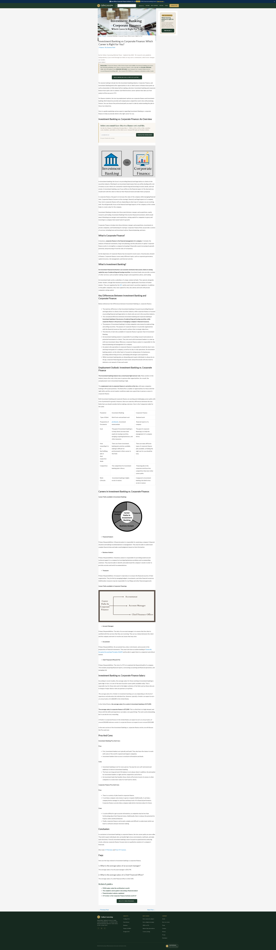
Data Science (126, 922)
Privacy (164, 931)
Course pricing (146, 931)
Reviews (148, 5)
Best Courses (154, 5)
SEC (121, 285)
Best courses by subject (148, 919)
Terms (163, 934)
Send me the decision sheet (145, 134)
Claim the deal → (161, 1)
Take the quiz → (168, 30)
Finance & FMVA (127, 928)
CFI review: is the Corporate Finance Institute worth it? (119, 896)
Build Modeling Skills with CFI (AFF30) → (127, 77)
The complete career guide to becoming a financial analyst (120, 890)
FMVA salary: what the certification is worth (116, 888)
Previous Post (104, 910)
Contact (164, 928)
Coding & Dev (126, 919)
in (101, 928)
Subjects (141, 5)
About (163, 919)
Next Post (151, 910)
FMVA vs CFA (146, 925)
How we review (166, 922)
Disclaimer (164, 938)
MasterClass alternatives (149, 928)
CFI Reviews (109, 850)
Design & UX (126, 931)
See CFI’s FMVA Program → (127, 901)
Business (125, 925)
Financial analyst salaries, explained (113, 893)
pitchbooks (115, 422)
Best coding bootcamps (148, 922)
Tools (166, 5)
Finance (101, 47)
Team (163, 925)
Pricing (161, 5)
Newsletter (174, 5)
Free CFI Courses (120, 850)
